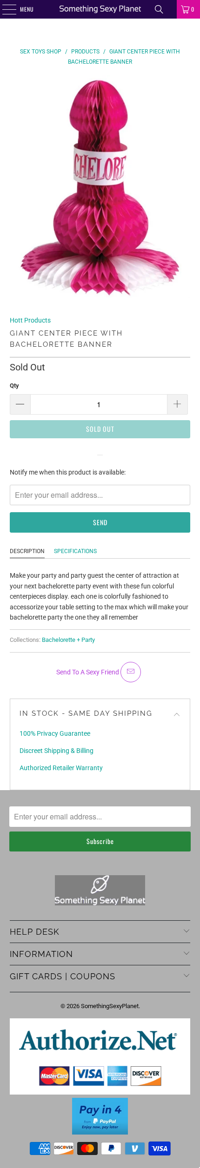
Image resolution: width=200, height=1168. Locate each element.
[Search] (159, 9)
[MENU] (4, 9)
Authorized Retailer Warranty (61, 768)
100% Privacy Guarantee (55, 733)
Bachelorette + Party (68, 639)
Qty (14, 385)
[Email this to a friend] (130, 672)
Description (27, 551)
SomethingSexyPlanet (110, 1006)
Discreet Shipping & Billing (56, 750)
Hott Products (30, 320)
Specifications (75, 551)
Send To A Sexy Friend (88, 672)
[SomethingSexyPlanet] (100, 9)
